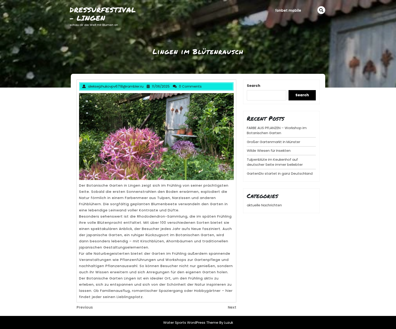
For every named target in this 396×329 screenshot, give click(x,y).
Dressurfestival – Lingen (103, 14)
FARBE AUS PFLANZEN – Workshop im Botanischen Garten (277, 130)
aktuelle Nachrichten (264, 205)
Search (253, 85)
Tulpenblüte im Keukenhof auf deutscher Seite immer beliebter (275, 162)
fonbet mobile (288, 10)
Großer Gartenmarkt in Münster (273, 141)
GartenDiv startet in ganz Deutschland (280, 173)
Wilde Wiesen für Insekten (269, 150)
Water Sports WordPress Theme (191, 322)
